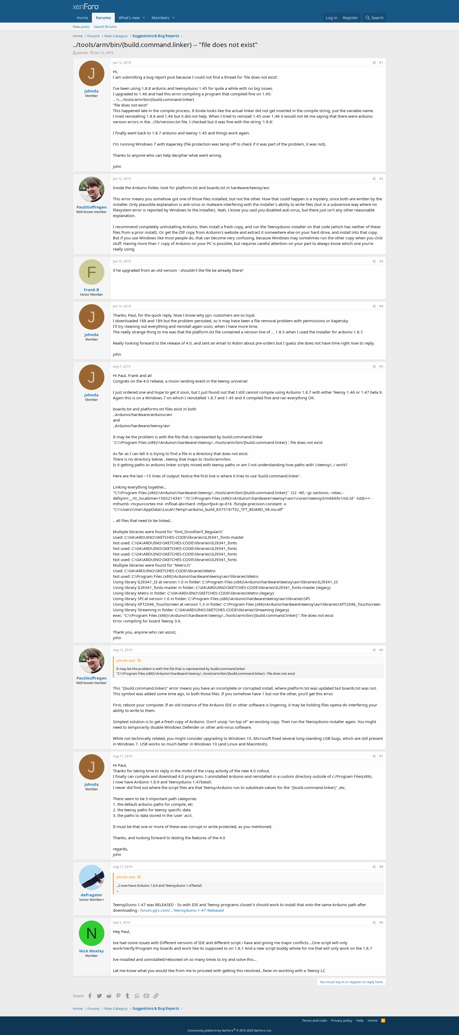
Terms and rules (314, 1020)
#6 (381, 650)
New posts (81, 26)
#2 (381, 178)
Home (82, 17)
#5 (381, 366)
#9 (381, 922)
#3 (381, 261)
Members (160, 17)
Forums (103, 17)
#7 (381, 756)
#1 (381, 62)
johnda (82, 52)
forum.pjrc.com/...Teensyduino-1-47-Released (182, 910)
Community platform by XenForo (230, 1030)
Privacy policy (341, 1020)
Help (360, 1020)
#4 (381, 306)
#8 (381, 866)
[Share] (374, 63)
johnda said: (125, 660)
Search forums (105, 26)
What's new (129, 17)
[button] (144, 18)
